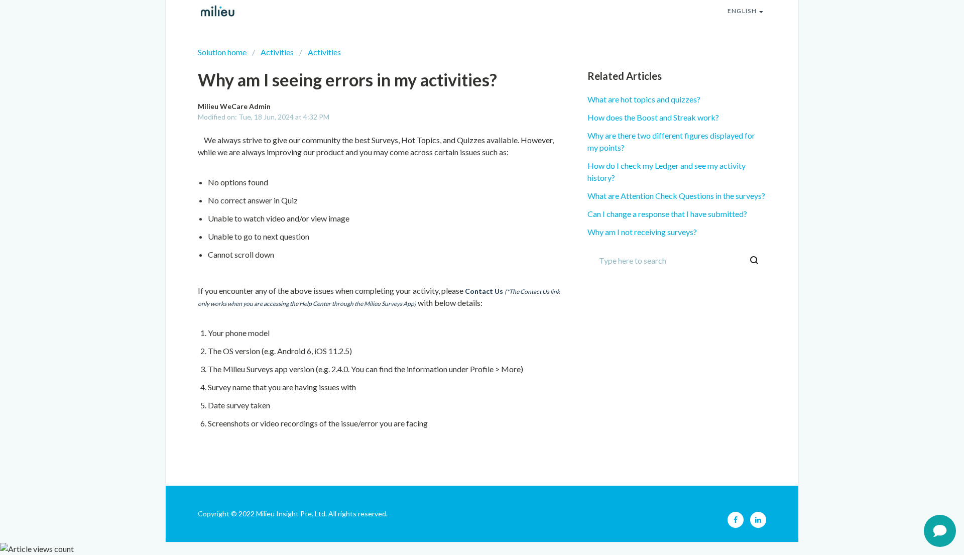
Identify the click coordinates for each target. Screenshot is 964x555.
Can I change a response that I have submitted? (667, 213)
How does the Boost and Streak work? (653, 117)
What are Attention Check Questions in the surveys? (676, 195)
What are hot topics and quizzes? (643, 99)
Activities (277, 52)
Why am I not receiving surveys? (642, 232)
